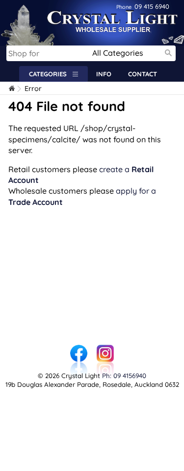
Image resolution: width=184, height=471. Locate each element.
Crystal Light (23, 5)
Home (12, 89)
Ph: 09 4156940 (124, 376)
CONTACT (142, 74)
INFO (103, 74)
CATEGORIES (51, 74)
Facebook (79, 350)
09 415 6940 (142, 6)
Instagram (105, 350)
